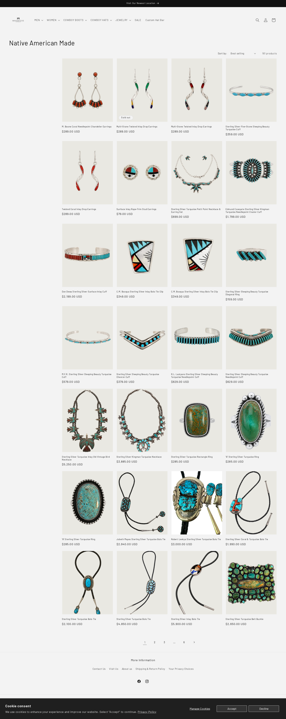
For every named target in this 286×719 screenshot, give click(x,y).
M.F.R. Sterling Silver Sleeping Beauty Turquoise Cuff (87, 375)
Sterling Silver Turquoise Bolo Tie (79, 619)
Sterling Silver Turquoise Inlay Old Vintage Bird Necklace (86, 458)
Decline (263, 708)
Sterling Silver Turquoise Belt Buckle (244, 619)
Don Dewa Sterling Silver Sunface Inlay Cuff (84, 291)
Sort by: (222, 53)
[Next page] (194, 642)
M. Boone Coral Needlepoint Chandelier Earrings (87, 126)
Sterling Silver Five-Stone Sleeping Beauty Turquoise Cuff (247, 128)
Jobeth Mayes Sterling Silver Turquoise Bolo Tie (141, 539)
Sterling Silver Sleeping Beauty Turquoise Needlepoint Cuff (247, 375)
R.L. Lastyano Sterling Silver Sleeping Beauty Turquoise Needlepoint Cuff (194, 375)
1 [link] (144, 642)
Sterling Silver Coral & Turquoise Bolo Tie (247, 539)
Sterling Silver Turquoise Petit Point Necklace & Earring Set (196, 210)
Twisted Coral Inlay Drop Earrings (79, 209)
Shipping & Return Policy (150, 668)
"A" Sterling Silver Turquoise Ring (242, 456)
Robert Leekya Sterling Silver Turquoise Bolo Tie (196, 539)
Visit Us (113, 668)
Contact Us (99, 668)
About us (127, 668)
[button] (38, 20)
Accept (231, 708)
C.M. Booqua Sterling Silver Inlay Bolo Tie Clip (140, 291)
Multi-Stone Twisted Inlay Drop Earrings (137, 126)
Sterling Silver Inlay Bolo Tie (185, 619)
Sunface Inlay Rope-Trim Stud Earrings (136, 209)
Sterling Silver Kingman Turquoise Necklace (139, 456)
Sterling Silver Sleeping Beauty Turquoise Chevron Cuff (138, 375)
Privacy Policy (147, 712)
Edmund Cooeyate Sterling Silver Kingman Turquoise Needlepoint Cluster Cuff (247, 210)
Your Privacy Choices (181, 668)
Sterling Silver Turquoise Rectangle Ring (192, 456)
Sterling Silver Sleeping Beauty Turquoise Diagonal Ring (247, 293)
